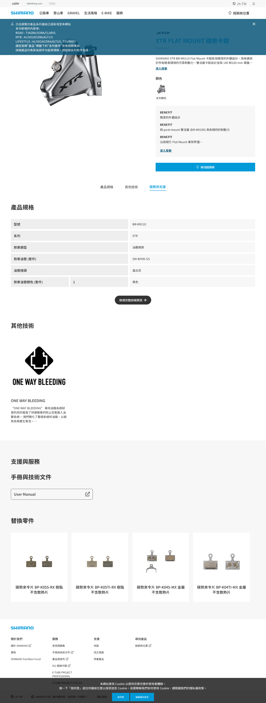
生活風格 (90, 13)
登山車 (58, 13)
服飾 (119, 13)
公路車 (44, 13)
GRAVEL (73, 13)
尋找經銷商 (207, 167)
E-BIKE (107, 13)
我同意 (120, 696)
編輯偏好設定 (142, 696)
